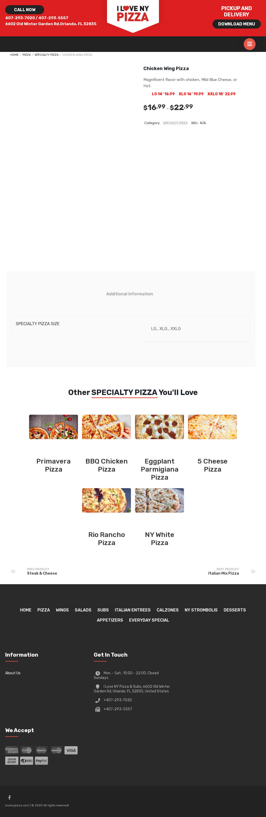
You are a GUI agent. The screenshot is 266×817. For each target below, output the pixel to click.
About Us (13, 673)
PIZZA (27, 55)
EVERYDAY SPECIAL (149, 620)
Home (14, 55)
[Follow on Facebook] (9, 797)
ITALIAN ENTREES (133, 610)
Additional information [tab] (129, 293)
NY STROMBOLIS (201, 610)
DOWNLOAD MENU (236, 24)
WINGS (62, 610)
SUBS (103, 610)
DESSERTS (235, 610)
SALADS (83, 610)
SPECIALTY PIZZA (46, 55)
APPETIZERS (110, 620)
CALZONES (168, 610)
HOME (25, 610)
